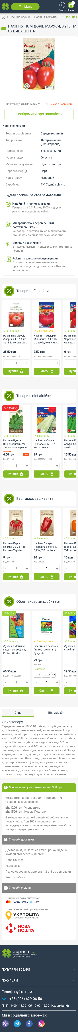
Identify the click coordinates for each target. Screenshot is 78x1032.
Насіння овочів (20, 17)
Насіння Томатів (45, 17)
